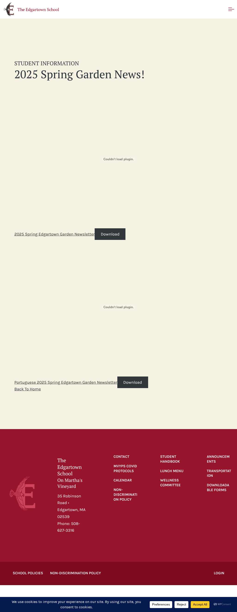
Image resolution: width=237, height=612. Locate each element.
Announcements (218, 459)
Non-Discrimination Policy (125, 495)
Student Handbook (170, 459)
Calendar (123, 480)
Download (110, 234)
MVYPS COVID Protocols (125, 468)
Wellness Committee (170, 482)
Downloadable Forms (218, 487)
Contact (121, 457)
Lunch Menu (172, 471)
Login (219, 573)
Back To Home (27, 389)
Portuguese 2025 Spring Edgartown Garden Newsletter (65, 382)
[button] (31, 9)
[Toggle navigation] (231, 9)
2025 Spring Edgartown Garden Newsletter (54, 234)
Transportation (219, 473)
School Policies (28, 573)
